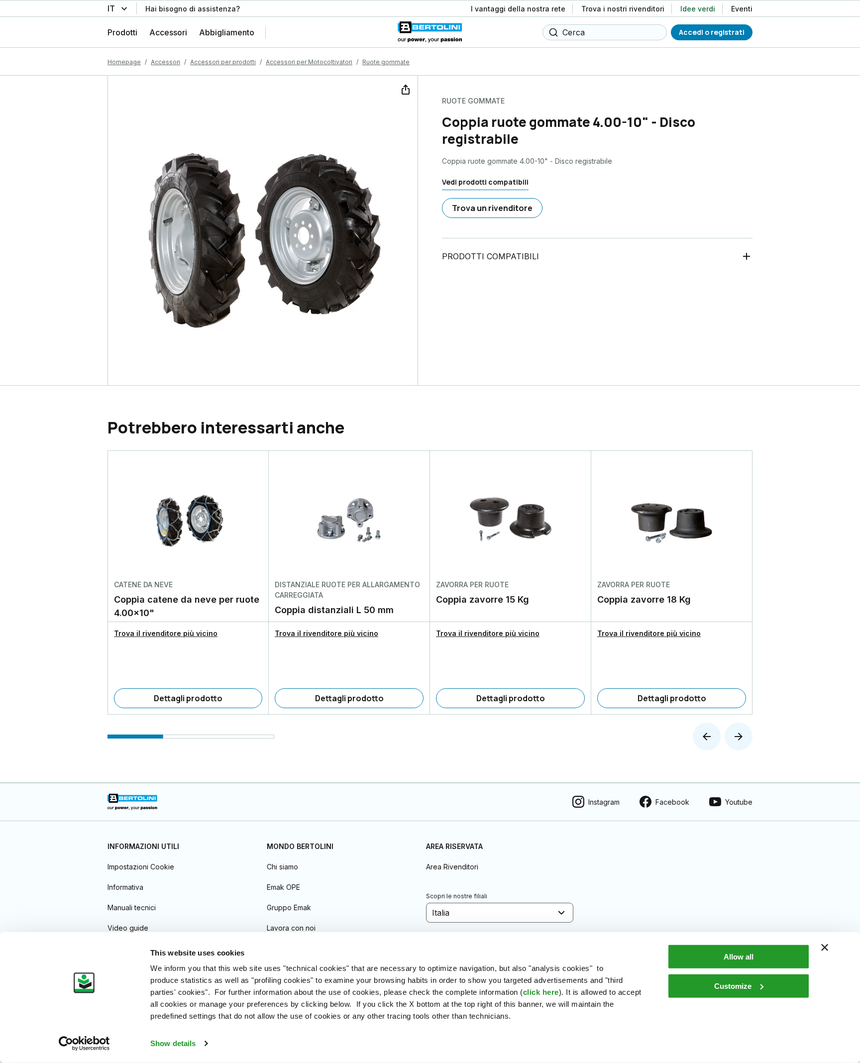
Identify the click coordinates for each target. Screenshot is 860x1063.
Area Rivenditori (452, 866)
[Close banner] (824, 947)
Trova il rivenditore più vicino (165, 633)
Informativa (125, 887)
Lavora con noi (291, 928)
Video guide (128, 928)
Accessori (165, 62)
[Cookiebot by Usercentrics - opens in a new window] (84, 1043)
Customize (733, 985)
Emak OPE (283, 887)
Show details (173, 1043)
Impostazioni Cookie (141, 866)
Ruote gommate (386, 62)
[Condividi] (405, 89)
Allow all (738, 957)
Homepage (124, 62)
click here (541, 992)
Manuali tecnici (132, 907)
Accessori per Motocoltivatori (309, 62)
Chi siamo (282, 866)
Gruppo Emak (289, 907)
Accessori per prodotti (223, 62)
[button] (707, 736)
